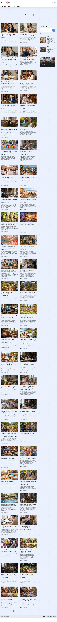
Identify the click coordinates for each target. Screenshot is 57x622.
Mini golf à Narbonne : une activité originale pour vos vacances (26, 317)
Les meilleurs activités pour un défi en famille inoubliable (27, 434)
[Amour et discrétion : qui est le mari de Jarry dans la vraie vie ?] (28, 52)
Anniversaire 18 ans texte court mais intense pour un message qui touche (27, 107)
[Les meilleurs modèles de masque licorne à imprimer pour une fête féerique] (9, 404)
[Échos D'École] (8, 2)
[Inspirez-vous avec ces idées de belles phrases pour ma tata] (28, 122)
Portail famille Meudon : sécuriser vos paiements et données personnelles (9, 83)
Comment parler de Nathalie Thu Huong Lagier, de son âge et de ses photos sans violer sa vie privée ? (9, 60)
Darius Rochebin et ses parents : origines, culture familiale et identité (9, 107)
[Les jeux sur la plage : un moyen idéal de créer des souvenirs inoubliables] (28, 193)
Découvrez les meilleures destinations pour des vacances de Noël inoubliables (27, 224)
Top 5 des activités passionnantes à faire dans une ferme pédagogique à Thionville (28, 551)
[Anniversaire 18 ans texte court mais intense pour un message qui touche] (28, 99)
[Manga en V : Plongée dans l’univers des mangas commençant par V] (28, 145)
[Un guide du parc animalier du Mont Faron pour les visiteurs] (28, 286)
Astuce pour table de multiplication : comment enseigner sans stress (51, 50)
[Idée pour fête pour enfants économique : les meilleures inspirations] (28, 568)
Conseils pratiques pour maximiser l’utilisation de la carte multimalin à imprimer (28, 528)
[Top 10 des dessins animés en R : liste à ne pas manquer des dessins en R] (28, 240)
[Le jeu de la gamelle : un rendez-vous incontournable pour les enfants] (9, 145)
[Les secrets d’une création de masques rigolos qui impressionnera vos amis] (9, 333)
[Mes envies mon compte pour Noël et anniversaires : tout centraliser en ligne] (28, 75)
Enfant (48, 46)
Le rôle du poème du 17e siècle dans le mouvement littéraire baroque (27, 364)
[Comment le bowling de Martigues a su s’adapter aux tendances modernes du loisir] (9, 451)
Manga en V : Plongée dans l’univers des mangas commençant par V (26, 153)
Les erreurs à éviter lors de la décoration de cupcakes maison (9, 271)
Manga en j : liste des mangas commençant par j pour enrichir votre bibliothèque (9, 576)
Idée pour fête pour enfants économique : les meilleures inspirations (27, 576)
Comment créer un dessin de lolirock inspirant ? (27, 271)
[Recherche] (52, 2)
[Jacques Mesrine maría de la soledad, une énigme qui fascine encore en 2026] (43, 40)
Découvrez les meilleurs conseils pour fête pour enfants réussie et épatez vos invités (28, 483)
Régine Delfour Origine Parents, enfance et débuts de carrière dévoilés (9, 36)
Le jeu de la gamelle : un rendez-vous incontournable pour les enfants (9, 153)
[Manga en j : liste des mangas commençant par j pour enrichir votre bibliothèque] (9, 568)
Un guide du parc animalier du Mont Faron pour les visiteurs (27, 293)
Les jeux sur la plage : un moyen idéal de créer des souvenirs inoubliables (28, 201)
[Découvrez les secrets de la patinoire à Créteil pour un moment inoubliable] (9, 170)
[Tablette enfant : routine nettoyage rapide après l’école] (9, 475)
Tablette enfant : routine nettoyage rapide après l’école (8, 482)
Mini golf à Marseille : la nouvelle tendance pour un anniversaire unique (28, 177)
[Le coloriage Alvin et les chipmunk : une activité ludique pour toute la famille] (28, 592)
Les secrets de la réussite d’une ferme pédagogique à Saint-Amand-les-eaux (8, 294)
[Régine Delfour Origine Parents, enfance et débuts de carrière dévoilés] (9, 28)
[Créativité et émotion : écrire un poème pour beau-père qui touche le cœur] (9, 193)
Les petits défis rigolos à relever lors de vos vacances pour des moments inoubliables (9, 364)
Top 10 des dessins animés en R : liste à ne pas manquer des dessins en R (28, 248)
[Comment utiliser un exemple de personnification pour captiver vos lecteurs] (28, 404)
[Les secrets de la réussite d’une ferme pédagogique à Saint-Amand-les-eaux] (9, 286)
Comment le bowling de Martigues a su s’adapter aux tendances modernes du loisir (8, 458)
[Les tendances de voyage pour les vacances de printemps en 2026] (28, 333)
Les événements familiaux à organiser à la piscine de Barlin (8, 504)
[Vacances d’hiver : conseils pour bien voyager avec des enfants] (9, 543)
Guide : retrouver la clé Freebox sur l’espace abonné (9, 527)
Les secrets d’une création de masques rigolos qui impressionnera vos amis (8, 341)
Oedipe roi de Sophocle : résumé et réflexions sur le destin (28, 504)
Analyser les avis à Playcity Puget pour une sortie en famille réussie (28, 457)
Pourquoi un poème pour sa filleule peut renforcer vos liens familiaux (8, 248)
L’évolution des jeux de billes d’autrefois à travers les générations (8, 599)
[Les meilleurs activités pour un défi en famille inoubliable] (28, 427)
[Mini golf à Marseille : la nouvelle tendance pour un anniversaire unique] (28, 170)
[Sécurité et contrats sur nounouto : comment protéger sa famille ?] (28, 28)
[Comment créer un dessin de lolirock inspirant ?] (28, 264)
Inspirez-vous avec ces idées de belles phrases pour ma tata (27, 128)
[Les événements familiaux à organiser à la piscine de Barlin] (9, 498)
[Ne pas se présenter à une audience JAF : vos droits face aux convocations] (9, 122)
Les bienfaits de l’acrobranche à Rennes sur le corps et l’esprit (9, 223)
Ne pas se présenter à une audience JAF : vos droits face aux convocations (9, 129)
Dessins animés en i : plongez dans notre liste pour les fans (8, 387)
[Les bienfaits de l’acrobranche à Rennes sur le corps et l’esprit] (9, 217)
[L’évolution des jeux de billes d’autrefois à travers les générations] (9, 592)
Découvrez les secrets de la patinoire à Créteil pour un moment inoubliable (7, 177)
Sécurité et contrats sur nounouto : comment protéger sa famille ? (28, 35)
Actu (48, 36)
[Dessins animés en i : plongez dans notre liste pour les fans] (9, 380)
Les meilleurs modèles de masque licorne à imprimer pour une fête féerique (9, 411)
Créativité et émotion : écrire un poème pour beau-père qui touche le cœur (9, 201)
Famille (2, 44)
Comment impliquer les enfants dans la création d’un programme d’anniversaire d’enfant (28, 388)
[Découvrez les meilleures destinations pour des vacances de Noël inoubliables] (28, 217)
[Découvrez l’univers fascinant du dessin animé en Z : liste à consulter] (9, 309)
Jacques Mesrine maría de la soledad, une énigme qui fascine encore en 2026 (51, 41)
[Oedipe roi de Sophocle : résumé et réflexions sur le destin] (28, 498)
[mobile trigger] (2, 2)
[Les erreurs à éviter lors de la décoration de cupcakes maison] (9, 264)
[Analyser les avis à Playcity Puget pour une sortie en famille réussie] (28, 451)
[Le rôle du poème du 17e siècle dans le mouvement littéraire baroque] (28, 357)
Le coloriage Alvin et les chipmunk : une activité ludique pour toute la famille (28, 599)
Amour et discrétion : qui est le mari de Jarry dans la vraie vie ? (27, 58)
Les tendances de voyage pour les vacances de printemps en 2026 (28, 340)
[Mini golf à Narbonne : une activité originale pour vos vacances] (28, 309)
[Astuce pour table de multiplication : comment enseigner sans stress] (43, 49)
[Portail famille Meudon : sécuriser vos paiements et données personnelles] (9, 75)
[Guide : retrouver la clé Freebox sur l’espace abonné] (9, 520)
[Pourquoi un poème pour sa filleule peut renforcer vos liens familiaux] (9, 240)
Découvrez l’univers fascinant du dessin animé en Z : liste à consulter (9, 317)
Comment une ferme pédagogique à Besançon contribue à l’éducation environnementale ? (9, 435)
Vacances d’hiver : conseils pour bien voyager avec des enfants (9, 550)
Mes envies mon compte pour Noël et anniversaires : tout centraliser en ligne (27, 83)
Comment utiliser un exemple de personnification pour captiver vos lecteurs (28, 411)
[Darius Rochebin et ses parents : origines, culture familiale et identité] (9, 99)
